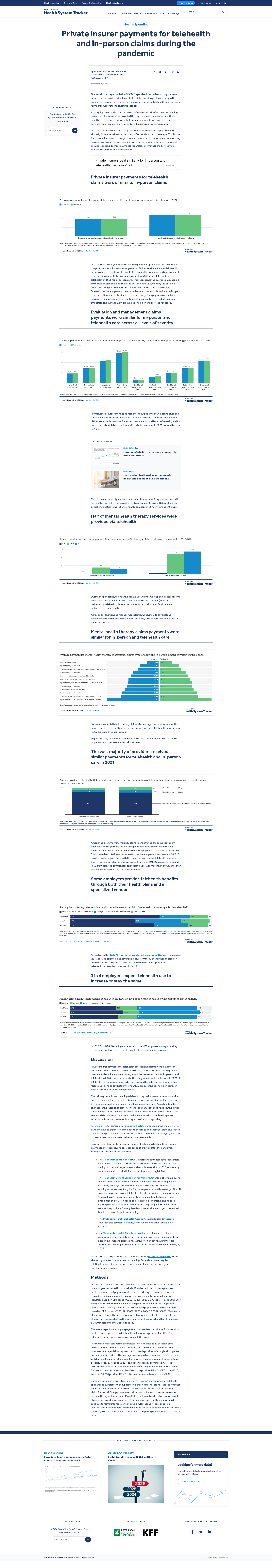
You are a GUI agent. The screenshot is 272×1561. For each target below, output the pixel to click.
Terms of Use (223, 1558)
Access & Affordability (91, 3)
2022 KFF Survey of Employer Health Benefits (135, 954)
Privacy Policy (212, 1558)
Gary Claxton (97, 74)
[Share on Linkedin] (166, 72)
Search (191, 12)
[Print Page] (178, 72)
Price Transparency (131, 13)
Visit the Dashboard (191, 1481)
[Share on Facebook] (154, 72)
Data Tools (204, 3)
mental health (135, 1125)
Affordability (150, 13)
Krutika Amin (97, 78)
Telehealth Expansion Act (117, 1159)
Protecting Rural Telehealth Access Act (125, 1218)
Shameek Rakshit (102, 71)
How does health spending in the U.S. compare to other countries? (67, 1458)
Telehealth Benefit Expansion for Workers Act (128, 1177)
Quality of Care (70, 3)
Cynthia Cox (110, 74)
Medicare (168, 1218)
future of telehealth (159, 1256)
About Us (221, 3)
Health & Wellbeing (114, 3)
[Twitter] (125, 71)
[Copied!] (172, 72)
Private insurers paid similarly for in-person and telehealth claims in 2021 (130, 162)
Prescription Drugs (169, 13)
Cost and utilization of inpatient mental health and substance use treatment (147, 476)
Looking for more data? (195, 1464)
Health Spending (51, 3)
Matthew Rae (117, 71)
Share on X (170, 165)
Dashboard (187, 3)
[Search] (223, 12)
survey (163, 1046)
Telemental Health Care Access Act (123, 1233)
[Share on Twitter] (160, 72)
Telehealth (97, 1125)
